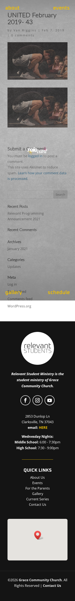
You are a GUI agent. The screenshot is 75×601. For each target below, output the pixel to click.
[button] (38, 535)
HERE (43, 427)
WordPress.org (19, 306)
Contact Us (52, 585)
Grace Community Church (40, 580)
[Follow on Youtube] (50, 400)
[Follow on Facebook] (25, 400)
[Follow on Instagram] (37, 400)
